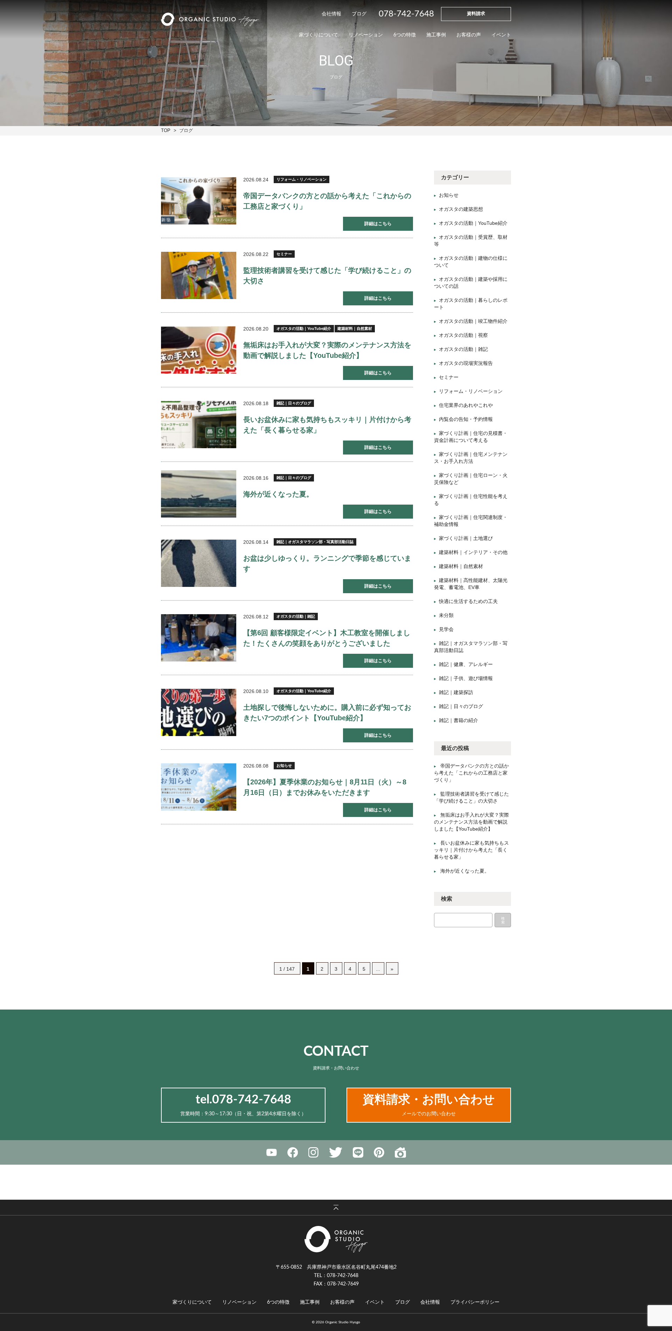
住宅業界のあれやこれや (466, 405)
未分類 (446, 615)
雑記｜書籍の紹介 (458, 720)
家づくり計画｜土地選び (466, 538)
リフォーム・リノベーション (301, 179)
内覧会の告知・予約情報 (466, 419)
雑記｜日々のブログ (293, 403)
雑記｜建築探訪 (456, 692)
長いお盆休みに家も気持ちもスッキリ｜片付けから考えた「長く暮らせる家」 (471, 850)
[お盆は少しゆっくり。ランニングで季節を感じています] (198, 563)
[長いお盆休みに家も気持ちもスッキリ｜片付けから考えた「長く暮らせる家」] (198, 424)
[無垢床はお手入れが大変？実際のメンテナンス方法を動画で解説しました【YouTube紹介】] (198, 350)
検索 (503, 920)
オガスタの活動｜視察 (463, 335)
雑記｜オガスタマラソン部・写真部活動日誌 (315, 542)
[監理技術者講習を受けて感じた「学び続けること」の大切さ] (198, 275)
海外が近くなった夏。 (278, 494)
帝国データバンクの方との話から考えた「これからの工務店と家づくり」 (471, 773)
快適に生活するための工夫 (468, 601)
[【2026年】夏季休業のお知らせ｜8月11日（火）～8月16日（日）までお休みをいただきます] (198, 787)
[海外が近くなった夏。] (198, 494)
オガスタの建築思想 (461, 209)
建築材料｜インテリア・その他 (473, 552)
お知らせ (284, 765)
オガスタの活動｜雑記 (295, 616)
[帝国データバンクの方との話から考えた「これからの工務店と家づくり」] (198, 200)
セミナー (284, 254)
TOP (165, 130)
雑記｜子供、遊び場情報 (466, 678)
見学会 (446, 629)
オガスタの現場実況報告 (466, 363)
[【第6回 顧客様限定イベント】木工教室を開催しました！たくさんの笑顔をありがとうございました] (198, 637)
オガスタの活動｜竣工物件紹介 (473, 321)
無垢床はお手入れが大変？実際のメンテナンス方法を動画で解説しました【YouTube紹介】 (471, 822)
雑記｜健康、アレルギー (466, 664)
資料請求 (476, 14)
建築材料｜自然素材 (354, 328)
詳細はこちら (378, 223)
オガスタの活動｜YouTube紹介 (303, 328)
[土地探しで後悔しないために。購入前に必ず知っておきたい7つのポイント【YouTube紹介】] (198, 712)
